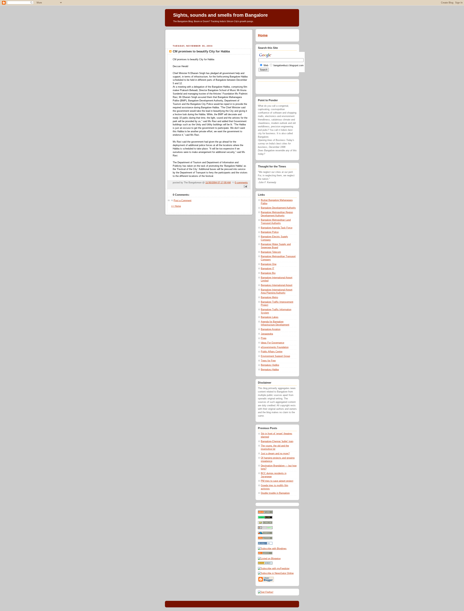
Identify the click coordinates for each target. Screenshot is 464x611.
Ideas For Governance (272, 342)
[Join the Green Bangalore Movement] (265, 518)
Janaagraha (267, 334)
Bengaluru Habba (270, 369)
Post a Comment (182, 200)
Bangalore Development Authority (278, 208)
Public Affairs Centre (271, 351)
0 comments (241, 182)
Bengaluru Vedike (270, 365)
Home (263, 35)
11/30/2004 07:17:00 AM (218, 182)
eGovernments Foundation (275, 347)
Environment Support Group (275, 356)
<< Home (176, 206)
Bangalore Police (270, 232)
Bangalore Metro (269, 297)
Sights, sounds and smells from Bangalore (220, 15)
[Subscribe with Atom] (265, 538)
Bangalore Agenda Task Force (276, 228)
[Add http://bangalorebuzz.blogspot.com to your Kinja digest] (265, 563)
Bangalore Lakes (269, 317)
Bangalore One (268, 264)
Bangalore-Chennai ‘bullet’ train (277, 441)
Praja (263, 338)
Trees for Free (268, 360)
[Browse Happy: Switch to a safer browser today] (265, 528)
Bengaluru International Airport (276, 285)
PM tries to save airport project (277, 481)
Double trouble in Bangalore (275, 493)
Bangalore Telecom (271, 252)
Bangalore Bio (268, 273)
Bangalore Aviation (270, 329)
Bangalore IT (267, 268)
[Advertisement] (209, 36)
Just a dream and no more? (275, 453)
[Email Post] (245, 186)
